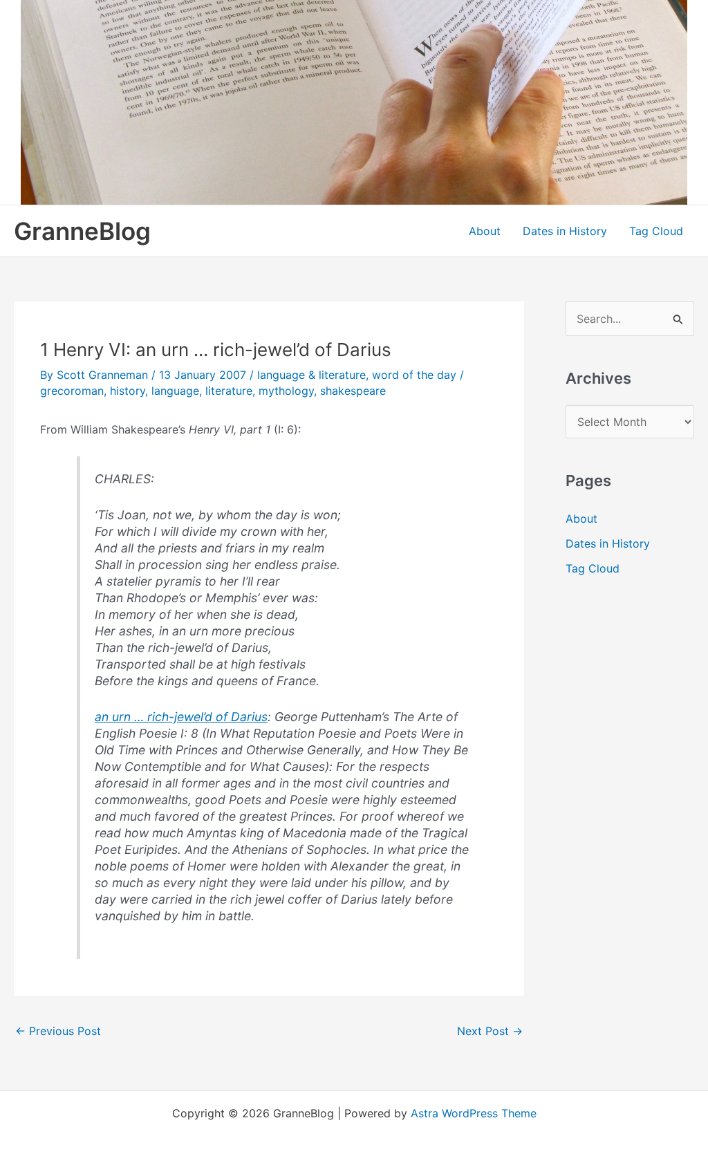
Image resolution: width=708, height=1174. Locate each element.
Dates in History (565, 231)
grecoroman (72, 391)
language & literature (311, 375)
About (485, 231)
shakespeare (353, 391)
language (175, 391)
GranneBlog (82, 230)
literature (228, 391)
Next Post (490, 1031)
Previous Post (58, 1031)
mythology (286, 391)
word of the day (414, 375)
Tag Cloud (656, 231)
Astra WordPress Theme (474, 1113)
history (127, 391)
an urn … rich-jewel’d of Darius (181, 716)
